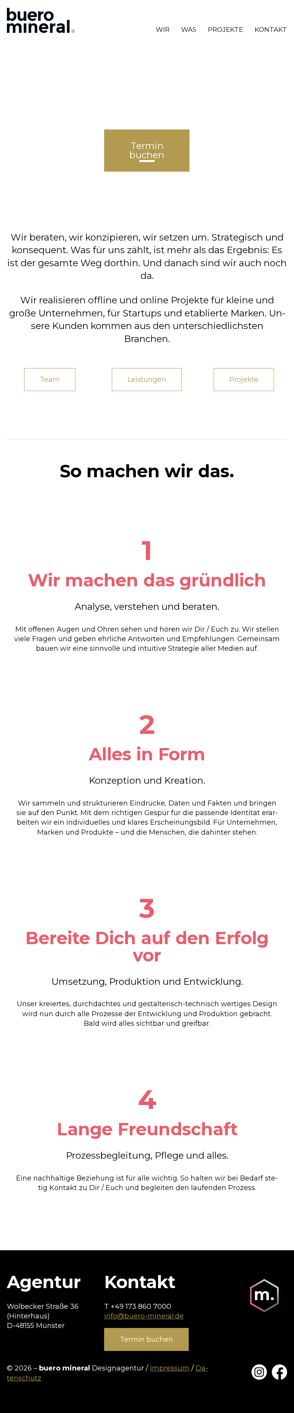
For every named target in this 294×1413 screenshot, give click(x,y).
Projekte (225, 29)
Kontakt (271, 29)
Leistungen (146, 379)
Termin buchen (146, 1339)
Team (50, 379)
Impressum (169, 1368)
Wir (163, 29)
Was (188, 29)
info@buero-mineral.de (144, 1316)
